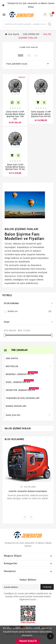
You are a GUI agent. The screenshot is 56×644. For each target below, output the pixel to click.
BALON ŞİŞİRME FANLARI (18, 428)
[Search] (49, 24)
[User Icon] (45, 14)
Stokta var (29, 311)
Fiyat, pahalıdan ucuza (28, 64)
